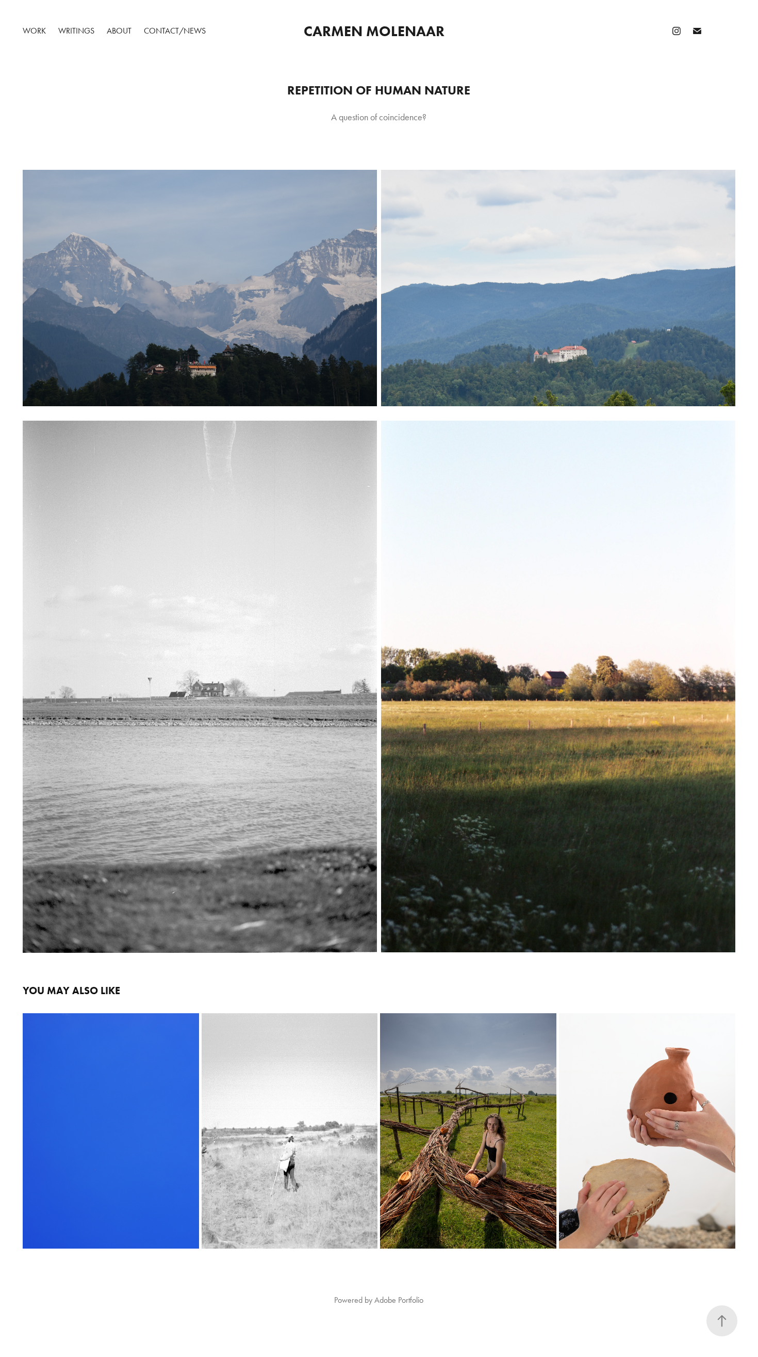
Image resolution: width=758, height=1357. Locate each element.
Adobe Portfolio (398, 1300)
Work (34, 31)
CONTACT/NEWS (175, 31)
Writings (76, 31)
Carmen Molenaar (374, 31)
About (119, 31)
